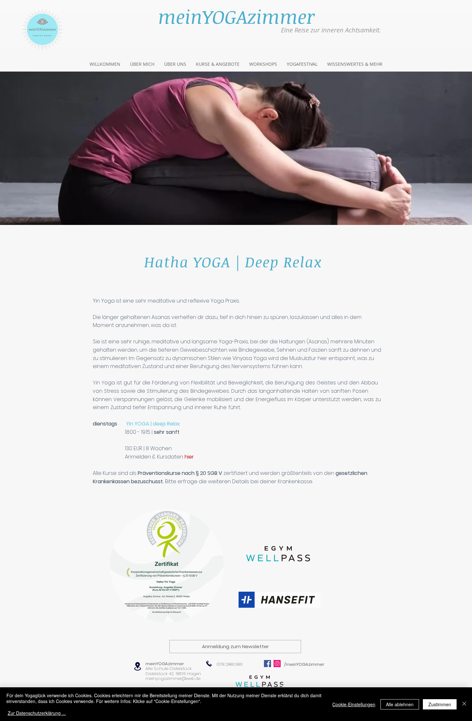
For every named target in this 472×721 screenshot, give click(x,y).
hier (189, 456)
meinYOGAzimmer (164, 664)
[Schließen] (464, 704)
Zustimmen (439, 704)
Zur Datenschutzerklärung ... (37, 713)
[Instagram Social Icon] (277, 663)
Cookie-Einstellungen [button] (353, 704)
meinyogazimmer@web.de (172, 678)
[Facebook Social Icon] (267, 663)
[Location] (137, 666)
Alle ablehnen (400, 704)
